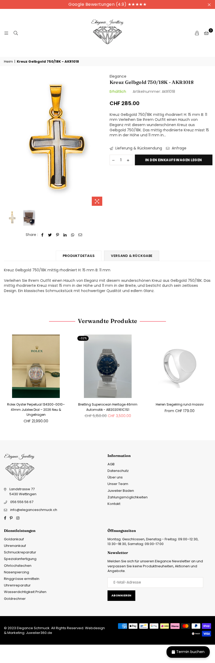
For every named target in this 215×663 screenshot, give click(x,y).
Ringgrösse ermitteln (21, 578)
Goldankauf (14, 539)
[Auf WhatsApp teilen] (73, 235)
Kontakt (114, 503)
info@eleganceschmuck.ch (33, 509)
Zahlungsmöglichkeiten (128, 497)
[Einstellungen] (197, 33)
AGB (111, 464)
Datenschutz (118, 470)
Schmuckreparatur (20, 552)
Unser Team (118, 483)
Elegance (118, 76)
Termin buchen (190, 651)
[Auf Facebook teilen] (42, 235)
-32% (83, 338)
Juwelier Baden (121, 490)
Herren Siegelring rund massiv (180, 404)
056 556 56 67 (21, 501)
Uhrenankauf (15, 545)
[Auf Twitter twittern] (50, 235)
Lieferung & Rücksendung (138, 148)
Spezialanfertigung (20, 558)
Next (101, 141)
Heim (8, 61)
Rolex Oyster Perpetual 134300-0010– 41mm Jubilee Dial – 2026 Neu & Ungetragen (36, 409)
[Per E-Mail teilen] (80, 235)
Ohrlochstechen (17, 565)
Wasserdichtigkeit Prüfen (25, 591)
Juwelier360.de (38, 632)
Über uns (115, 477)
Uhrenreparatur (17, 585)
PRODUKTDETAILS (79, 255)
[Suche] (15, 33)
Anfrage (178, 148)
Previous (8, 141)
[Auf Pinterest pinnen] (58, 235)
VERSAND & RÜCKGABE (131, 255)
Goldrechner (15, 598)
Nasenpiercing (16, 572)
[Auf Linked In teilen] (65, 235)
